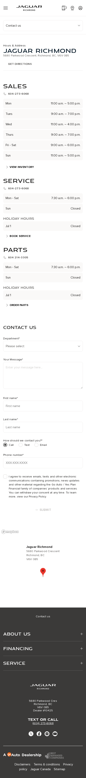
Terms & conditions (47, 764)
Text (27, 445)
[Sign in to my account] (80, 8)
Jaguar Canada (40, 769)
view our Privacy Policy (31, 496)
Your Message (13, 359)
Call (11, 445)
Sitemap (59, 769)
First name (10, 398)
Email (43, 445)
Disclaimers (22, 764)
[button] (43, 572)
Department (11, 338)
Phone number (13, 455)
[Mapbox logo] (10, 531)
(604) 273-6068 (43, 723)
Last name (10, 419)
